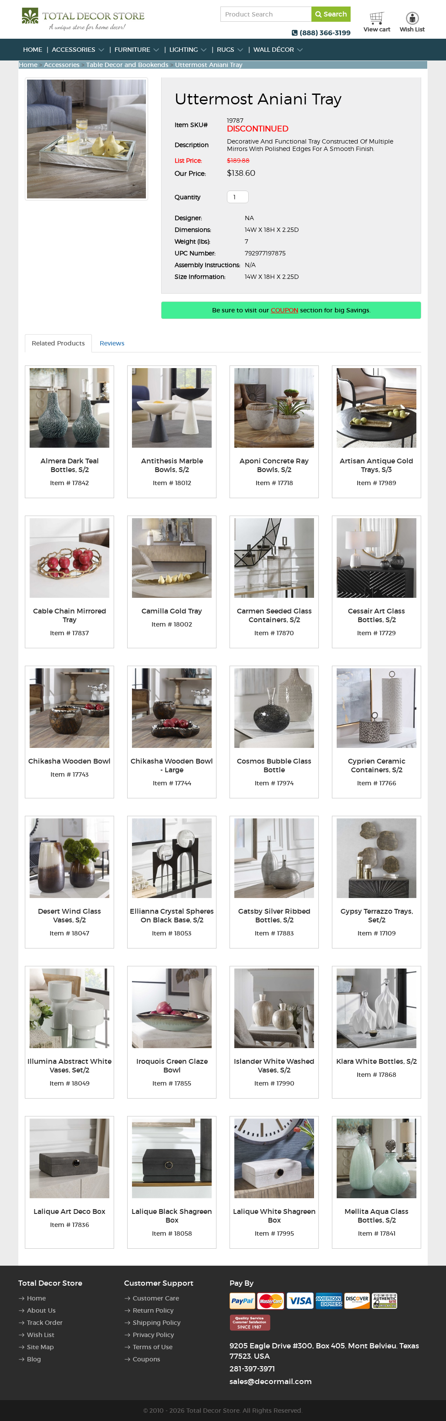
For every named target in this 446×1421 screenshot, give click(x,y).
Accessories (74, 50)
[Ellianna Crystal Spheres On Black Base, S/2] (172, 858)
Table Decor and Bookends (127, 65)
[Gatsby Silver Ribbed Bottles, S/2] (274, 858)
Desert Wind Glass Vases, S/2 (69, 915)
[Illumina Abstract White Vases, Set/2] (69, 1008)
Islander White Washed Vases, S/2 (274, 1065)
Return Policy (153, 1310)
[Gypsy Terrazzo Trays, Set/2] (376, 858)
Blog (34, 1359)
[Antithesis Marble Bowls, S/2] (172, 408)
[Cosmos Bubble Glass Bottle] (274, 708)
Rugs (226, 50)
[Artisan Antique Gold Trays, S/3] (376, 408)
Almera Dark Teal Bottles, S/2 (70, 465)
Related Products (58, 343)
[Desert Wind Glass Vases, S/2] (69, 858)
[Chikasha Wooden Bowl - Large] (172, 708)
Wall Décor (274, 50)
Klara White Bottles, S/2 (376, 1061)
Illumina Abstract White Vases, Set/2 (69, 1065)
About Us (41, 1310)
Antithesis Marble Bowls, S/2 (172, 465)
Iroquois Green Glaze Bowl (172, 1065)
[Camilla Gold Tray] (172, 558)
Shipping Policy (156, 1323)
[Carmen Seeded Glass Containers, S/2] (274, 558)
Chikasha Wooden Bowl (69, 761)
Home (32, 50)
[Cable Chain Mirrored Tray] (69, 558)
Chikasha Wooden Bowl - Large (172, 765)
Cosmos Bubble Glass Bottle (274, 765)
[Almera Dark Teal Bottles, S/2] (69, 408)
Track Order (45, 1323)
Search (334, 14)
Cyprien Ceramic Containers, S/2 (376, 765)
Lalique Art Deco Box (69, 1211)
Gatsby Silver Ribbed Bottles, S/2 (274, 915)
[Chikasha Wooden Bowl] (69, 708)
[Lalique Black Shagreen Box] (172, 1158)
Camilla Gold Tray (172, 611)
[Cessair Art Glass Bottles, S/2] (376, 558)
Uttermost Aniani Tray (208, 65)
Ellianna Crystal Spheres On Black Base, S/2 (172, 915)
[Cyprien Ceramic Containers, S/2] (376, 708)
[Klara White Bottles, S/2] (376, 1008)
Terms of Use (152, 1347)
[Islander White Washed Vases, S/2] (274, 1008)
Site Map (40, 1347)
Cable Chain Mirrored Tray (69, 615)
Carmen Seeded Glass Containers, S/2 (274, 615)
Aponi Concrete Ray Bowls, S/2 (274, 465)
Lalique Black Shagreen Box (172, 1215)
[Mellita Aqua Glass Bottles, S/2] (376, 1158)
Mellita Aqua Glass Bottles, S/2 (377, 1215)
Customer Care (156, 1298)
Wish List (40, 1335)
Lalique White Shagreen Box (274, 1215)
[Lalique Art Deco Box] (69, 1158)
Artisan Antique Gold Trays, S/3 (376, 465)
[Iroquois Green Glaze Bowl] (172, 1008)
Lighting (184, 50)
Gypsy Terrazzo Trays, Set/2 (377, 915)
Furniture (133, 50)
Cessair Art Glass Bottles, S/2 (376, 615)
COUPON (284, 310)
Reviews (112, 343)
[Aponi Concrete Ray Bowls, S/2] (274, 408)
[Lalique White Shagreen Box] (274, 1158)
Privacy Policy (153, 1335)
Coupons (146, 1359)
